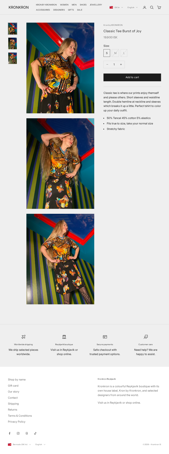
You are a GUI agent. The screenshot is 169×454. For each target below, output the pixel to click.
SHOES (83, 4)
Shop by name (17, 379)
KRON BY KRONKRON (46, 4)
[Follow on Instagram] (18, 433)
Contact (13, 397)
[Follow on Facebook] (9, 433)
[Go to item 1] (12, 29)
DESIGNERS (59, 10)
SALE (79, 10)
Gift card (13, 385)
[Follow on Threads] (26, 433)
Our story (13, 391)
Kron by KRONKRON (113, 25)
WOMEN (64, 4)
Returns (12, 409)
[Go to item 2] (12, 43)
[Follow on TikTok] (35, 433)
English (131, 7)
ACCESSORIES (43, 10)
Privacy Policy (16, 421)
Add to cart (132, 77)
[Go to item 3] (12, 58)
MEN (74, 4)
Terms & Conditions (20, 415)
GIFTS (71, 10)
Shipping (13, 403)
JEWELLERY (96, 4)
